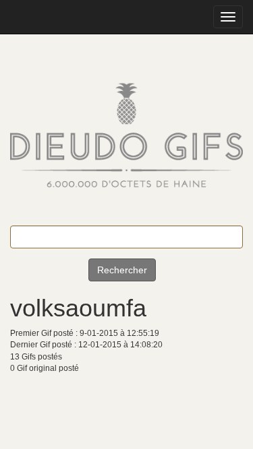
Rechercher (122, 270)
